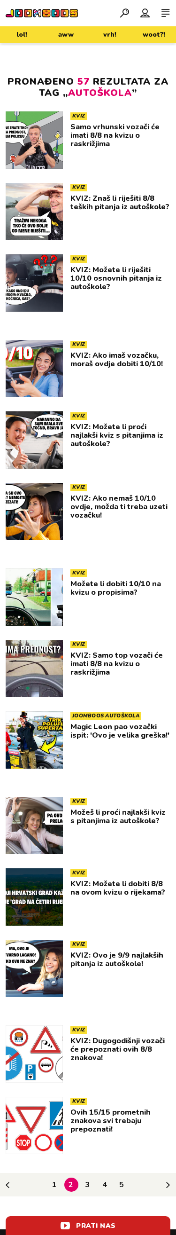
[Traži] (124, 12)
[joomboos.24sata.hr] (42, 13)
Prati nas (96, 1225)
